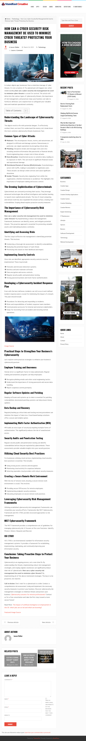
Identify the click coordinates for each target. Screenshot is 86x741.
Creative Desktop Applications (69, 194)
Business (63, 182)
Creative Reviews (65, 207)
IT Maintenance (77, 7)
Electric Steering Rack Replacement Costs (67, 104)
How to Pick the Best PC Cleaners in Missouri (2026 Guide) (74, 94)
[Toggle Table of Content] (24, 111)
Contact (62, 341)
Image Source (9, 346)
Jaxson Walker (14, 47)
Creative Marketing (65, 203)
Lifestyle (62, 220)
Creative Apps (64, 186)
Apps (37, 7)
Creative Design (65, 190)
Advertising (67, 7)
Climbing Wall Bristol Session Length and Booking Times (69, 114)
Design (45, 7)
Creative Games (65, 199)
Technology (15, 19)
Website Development (66, 242)
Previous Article (13, 622)
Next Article (46, 622)
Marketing (58, 7)
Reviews (62, 229)
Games (51, 7)
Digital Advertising (65, 212)
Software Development (67, 233)
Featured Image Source (12, 612)
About (62, 337)
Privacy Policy (64, 344)
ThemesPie (36, 738)
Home (32, 7)
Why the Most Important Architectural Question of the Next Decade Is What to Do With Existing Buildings (71, 126)
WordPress (56, 738)
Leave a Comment (17, 50)
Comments (8, 679)
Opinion (62, 225)
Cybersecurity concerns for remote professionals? (28, 594)
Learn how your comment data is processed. (38, 732)
